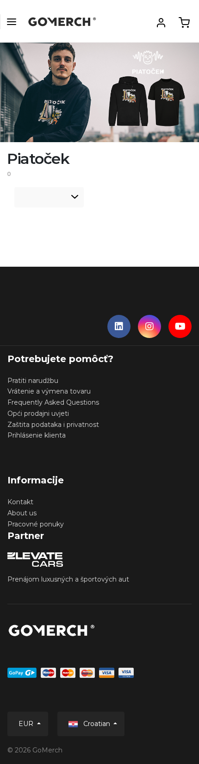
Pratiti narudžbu (32, 380)
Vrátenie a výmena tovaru (49, 391)
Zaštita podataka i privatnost (53, 424)
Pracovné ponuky (35, 524)
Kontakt (20, 502)
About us (22, 513)
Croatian (96, 724)
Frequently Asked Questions (53, 402)
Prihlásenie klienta (36, 435)
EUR (27, 724)
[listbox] (49, 197)
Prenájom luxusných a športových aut (68, 579)
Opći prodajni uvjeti (38, 413)
